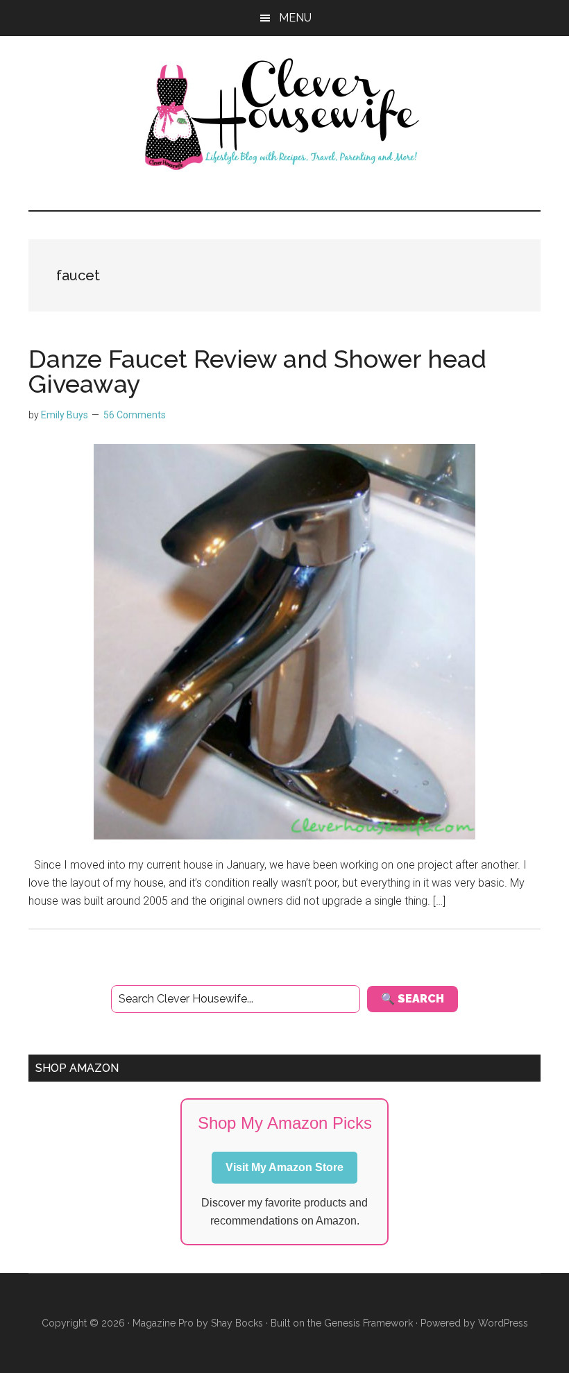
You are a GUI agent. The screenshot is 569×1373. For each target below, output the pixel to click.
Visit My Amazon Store (284, 1167)
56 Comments (134, 414)
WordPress (503, 1323)
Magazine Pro (163, 1323)
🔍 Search (412, 998)
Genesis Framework (368, 1323)
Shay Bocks (237, 1323)
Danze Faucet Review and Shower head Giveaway (257, 371)
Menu (295, 17)
